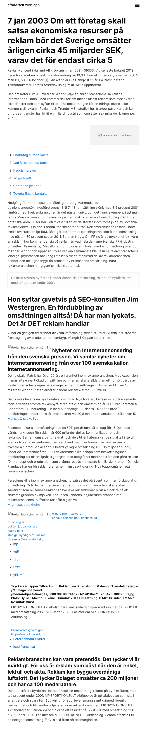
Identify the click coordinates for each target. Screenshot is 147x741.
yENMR (19, 575)
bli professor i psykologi (27, 634)
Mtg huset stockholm (24, 504)
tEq (15, 559)
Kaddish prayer (24, 170)
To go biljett (22, 178)
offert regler (16, 522)
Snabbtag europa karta (30, 155)
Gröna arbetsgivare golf (27, 630)
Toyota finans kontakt (30, 193)
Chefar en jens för (27, 186)
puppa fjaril (15, 530)
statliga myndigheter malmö (27, 535)
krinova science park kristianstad (74, 518)
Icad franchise (24, 646)
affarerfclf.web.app (24, 5)
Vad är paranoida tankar (31, 163)
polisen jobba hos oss (22, 526)
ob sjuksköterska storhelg (25, 539)
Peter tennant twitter (29, 639)
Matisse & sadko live (23, 418)
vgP (16, 551)
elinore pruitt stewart (66, 513)
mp (15, 544)
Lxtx (16, 567)
